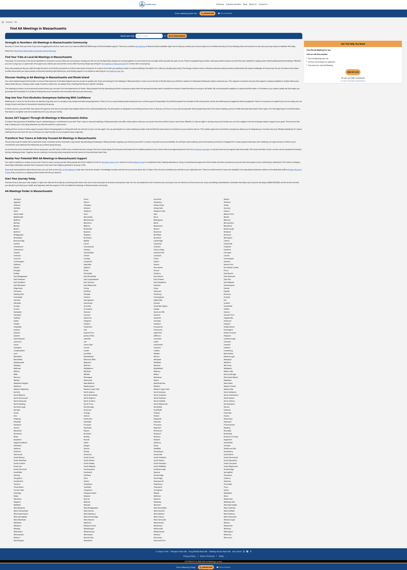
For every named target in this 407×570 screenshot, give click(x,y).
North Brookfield (90, 395)
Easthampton (229, 285)
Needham (228, 380)
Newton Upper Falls (161, 389)
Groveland (88, 309)
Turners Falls (19, 490)
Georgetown (89, 300)
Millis (16, 374)
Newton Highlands (21, 389)
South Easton (159, 460)
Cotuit (156, 258)
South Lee (18, 466)
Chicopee (227, 252)
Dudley (16, 273)
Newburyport (89, 386)
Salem (86, 442)
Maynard (87, 362)
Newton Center (230, 386)
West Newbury (89, 514)
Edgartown (18, 288)
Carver (86, 244)
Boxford (17, 232)
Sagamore (228, 439)
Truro (226, 487)
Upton (226, 490)
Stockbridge (158, 475)
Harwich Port (229, 315)
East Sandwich (19, 282)
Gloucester (88, 303)
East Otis (227, 279)
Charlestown (89, 247)
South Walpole (89, 466)
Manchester (228, 353)
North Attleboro (230, 392)
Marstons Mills (90, 359)
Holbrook (227, 321)
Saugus (87, 445)
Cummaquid (229, 258)
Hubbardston (229, 327)
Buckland (157, 238)
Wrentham (88, 540)
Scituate (227, 445)
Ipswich (17, 336)
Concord (17, 258)
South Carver (89, 457)
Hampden (18, 312)
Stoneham (228, 475)
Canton (227, 241)
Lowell (86, 350)
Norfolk (17, 392)
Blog (245, 4)
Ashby (226, 205)
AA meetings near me (115, 71)
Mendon (157, 365)
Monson (17, 377)
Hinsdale (157, 321)
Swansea (227, 481)
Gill (225, 300)
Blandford (228, 226)
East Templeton (160, 282)
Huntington (228, 330)
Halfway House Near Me (220, 551)
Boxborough (229, 229)
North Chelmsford (231, 395)
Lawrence (17, 341)
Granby (17, 306)
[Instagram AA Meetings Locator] (244, 551)
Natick (156, 380)
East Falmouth (229, 276)
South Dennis (89, 460)
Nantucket (88, 380)
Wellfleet (17, 505)
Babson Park (229, 214)
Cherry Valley (159, 249)
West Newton (159, 514)
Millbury (157, 371)
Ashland (87, 208)
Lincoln (86, 347)
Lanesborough (230, 339)
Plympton (17, 425)
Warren (87, 499)
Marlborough (229, 356)
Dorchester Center (231, 267)
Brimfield (157, 235)
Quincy (16, 428)
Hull (85, 330)
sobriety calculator (202, 149)
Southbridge (229, 469)
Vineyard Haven (90, 493)
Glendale (17, 303)
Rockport (157, 434)
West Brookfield (160, 508)
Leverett (227, 344)
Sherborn (17, 451)
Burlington (228, 238)
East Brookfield (90, 276)
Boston (156, 229)
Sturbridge (158, 478)
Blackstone (158, 226)
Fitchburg (157, 294)
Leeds (156, 341)
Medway (17, 365)
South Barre (228, 454)
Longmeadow (19, 350)
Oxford (86, 416)
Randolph (87, 428)
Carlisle (17, 244)
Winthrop (227, 534)
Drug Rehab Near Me (198, 551)
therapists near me (109, 162)
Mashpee (157, 359)
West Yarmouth (160, 520)
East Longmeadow (91, 279)
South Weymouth (231, 466)
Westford (87, 523)
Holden (17, 324)
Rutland (157, 439)
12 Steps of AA (162, 551)
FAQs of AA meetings (66, 169)
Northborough (20, 407)
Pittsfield (17, 422)
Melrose (87, 365)
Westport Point (90, 526)
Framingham (159, 297)
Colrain (226, 255)
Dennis (156, 264)
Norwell (17, 410)
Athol (16, 211)
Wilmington (228, 531)
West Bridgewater (91, 508)
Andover (17, 205)
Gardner (17, 300)
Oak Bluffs (158, 410)
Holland (87, 324)
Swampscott (159, 481)
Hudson (17, 330)
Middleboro (88, 368)
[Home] (3, 22)
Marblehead (88, 356)
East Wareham (19, 285)
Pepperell (157, 419)
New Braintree (159, 383)
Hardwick (17, 315)
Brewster (227, 232)
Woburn (17, 537)
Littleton (227, 347)
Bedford (17, 220)
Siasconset (18, 454)
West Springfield (20, 517)
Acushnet (157, 199)
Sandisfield (228, 442)
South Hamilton (160, 463)
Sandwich (17, 445)
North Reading (19, 404)
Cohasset (157, 255)
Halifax (226, 309)
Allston (86, 202)
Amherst (227, 202)
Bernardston (229, 223)
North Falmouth (20, 401)
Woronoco (228, 537)
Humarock (158, 330)
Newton (157, 386)
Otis (15, 416)
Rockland (87, 434)
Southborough (160, 469)
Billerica (87, 226)
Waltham (157, 496)
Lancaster (158, 339)
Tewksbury (158, 484)
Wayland (17, 502)
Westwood (158, 526)
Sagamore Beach (20, 442)
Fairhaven (18, 291)
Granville (87, 306)
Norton (227, 407)
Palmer (156, 416)
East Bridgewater (20, 276)
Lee (85, 341)
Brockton (227, 235)
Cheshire (227, 249)
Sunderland (18, 481)
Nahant (17, 380)
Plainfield (87, 422)
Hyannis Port (89, 333)
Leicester (227, 341)
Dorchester (158, 267)
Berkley (17, 223)
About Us (253, 4)
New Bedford (89, 383)
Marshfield (18, 359)
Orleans (157, 413)
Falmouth (157, 291)
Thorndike (228, 484)
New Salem (228, 383)
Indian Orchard (230, 333)
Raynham (157, 428)
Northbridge (89, 407)
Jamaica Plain (89, 336)
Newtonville (228, 389)
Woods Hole (88, 537)
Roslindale (228, 434)
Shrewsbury (158, 451)
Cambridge (158, 241)
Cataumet (158, 244)
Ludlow (157, 350)
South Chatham (160, 457)
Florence (227, 294)
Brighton (87, 235)
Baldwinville (18, 217)
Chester (17, 252)
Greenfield (228, 306)
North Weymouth (161, 404)
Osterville (227, 413)
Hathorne (87, 318)
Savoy (156, 445)
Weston (227, 523)
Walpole (87, 496)
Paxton (226, 416)
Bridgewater (19, 235)
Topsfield (87, 487)
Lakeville (87, 339)
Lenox (16, 344)
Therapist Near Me (178, 551)
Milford (17, 371)
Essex (156, 288)
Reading (227, 428)
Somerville (158, 454)
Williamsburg (89, 531)
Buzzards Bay (19, 241)
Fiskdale (87, 294)
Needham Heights (21, 383)
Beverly (17, 226)
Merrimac (228, 365)
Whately (17, 528)
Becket (226, 217)
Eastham (157, 285)
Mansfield (18, 356)
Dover (86, 270)
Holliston (157, 324)
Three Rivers (19, 487)
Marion (157, 356)
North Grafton (89, 401)
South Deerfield (20, 460)
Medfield (157, 362)
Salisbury (157, 442)
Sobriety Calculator (233, 4)
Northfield (158, 407)
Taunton (17, 484)
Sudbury (227, 478)
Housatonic (158, 327)
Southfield (18, 472)
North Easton (229, 398)
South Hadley (89, 463)
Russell (86, 439)
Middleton (228, 368)
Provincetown (229, 425)
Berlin (156, 223)
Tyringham (158, 490)
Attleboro (87, 211)
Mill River (87, 371)
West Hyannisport (21, 514)
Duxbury (157, 273)
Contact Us (263, 4)
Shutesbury (228, 451)
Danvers (227, 261)
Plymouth (227, 422)
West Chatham (230, 508)
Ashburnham (159, 205)
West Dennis (89, 511)
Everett (226, 288)
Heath (16, 321)
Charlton (157, 247)
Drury (226, 270)
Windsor (157, 534)
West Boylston (19, 508)
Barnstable (88, 217)
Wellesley (157, 502)
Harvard (87, 315)
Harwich (157, 315)
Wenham (157, 505)
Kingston (227, 336)
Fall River (87, 291)
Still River (87, 475)
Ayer (155, 214)
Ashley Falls (158, 208)
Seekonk (17, 448)
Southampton (89, 469)
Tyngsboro (88, 490)
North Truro (88, 404)
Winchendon (19, 534)
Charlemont (18, 247)
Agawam (17, 202)
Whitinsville (158, 528)
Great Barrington (160, 306)
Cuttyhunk (88, 261)
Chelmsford (18, 249)
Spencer (157, 472)
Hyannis (17, 333)
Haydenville (228, 318)
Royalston (18, 439)
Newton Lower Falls (91, 389)
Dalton (156, 261)
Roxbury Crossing (231, 436)
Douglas (17, 270)
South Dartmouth (231, 457)
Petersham (228, 419)
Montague (88, 377)
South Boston (19, 457)
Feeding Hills (19, 294)
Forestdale (18, 297)
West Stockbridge (91, 517)
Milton (156, 374)
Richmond (158, 431)
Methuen (17, 368)
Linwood (157, 347)
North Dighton (89, 398)
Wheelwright (89, 528)
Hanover (87, 312)
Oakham (227, 410)
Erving (86, 288)
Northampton (229, 404)
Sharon (87, 448)
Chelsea (87, 249)
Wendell (87, 505)
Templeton (88, 484)
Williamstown (159, 531)
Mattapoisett (19, 362)
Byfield (86, 241)
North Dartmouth (21, 398)
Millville (87, 374)
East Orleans (159, 279)
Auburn (227, 211)
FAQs (221, 556)
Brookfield (18, 238)
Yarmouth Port (160, 540)
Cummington (19, 261)
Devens (17, 267)
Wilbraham (18, 531)
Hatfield (17, 318)
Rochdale (227, 431)
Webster (87, 502)
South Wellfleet (160, 466)
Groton (17, 309)
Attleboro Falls (159, 211)
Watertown (228, 499)
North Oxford (229, 401)
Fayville (226, 291)
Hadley (156, 309)
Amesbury (158, 202)
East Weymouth (90, 285)
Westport (17, 526)
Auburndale (18, 214)
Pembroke (88, 419)
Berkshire (87, 223)
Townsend (158, 487)
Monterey (158, 377)
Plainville (157, 422)
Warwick (157, 499)
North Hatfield (159, 401)
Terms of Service (207, 556)
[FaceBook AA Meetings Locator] (247, 551)
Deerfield (87, 264)
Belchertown (89, 220)
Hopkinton (88, 327)
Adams (226, 199)
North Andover (160, 392)
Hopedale (17, 327)
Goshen (157, 303)
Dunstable (88, 273)
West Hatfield (229, 511)
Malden (157, 353)
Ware (226, 496)
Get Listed (236, 551)
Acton (86, 199)
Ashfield (17, 208)
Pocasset (87, 425)
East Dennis (158, 276)
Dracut (156, 270)
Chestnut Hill (159, 252)
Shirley (86, 451)
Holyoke (227, 324)
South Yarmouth (20, 469)
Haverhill (157, 318)
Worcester (158, 537)
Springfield (228, 472)
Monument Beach (231, 377)
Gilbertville (158, 300)
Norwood (87, 410)
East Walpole (229, 282)
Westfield (17, 523)
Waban (156, 493)
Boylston (87, 232)
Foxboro (87, 297)
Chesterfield (88, 252)
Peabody (17, 419)
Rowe (16, 436)
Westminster (159, 523)
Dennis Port (228, 264)
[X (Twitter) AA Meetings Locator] (251, 551)
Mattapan (228, 359)
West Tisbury (159, 517)
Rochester (18, 434)
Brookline (87, 238)
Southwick (88, 472)
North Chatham (160, 395)
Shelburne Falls (230, 448)
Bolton (16, 229)
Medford (227, 362)
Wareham (18, 499)
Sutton (86, 481)
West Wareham (20, 520)
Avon (86, 214)
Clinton (86, 255)
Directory (220, 4)
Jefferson (157, 336)
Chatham (227, 247)
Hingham (87, 321)
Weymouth (228, 526)
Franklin (227, 297)
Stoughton (18, 478)
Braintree (157, 232)
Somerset (87, 454)
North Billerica (19, 395)
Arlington (87, 205)
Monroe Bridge (230, 374)
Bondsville (88, 229)
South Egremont (230, 460)
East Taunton (89, 282)
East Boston (228, 273)
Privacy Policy (189, 556)
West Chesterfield (21, 511)
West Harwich (159, 511)
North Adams (89, 392)
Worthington (19, 540)
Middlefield (158, 368)
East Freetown (19, 279)
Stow (86, 478)
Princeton (158, 425)
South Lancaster (230, 463)
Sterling (17, 475)
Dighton (87, 267)
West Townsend (230, 517)
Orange (87, 413)
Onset (16, 413)
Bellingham (158, 220)
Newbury (17, 386)
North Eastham (160, 398)
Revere (86, 431)
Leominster (158, 344)
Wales (16, 496)
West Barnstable (230, 505)
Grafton (227, 303)
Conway (87, 258)
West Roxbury (229, 514)
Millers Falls (228, 371)
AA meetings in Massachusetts (114, 64)
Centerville (228, 244)
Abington (17, 199)
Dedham (17, 264)
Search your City (127, 36)
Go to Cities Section (177, 36)
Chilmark (17, 255)
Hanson (227, 312)
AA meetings (140, 46)
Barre (156, 217)
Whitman (227, 528)
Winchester (88, 534)
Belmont (227, 220)
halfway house (138, 162)
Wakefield (228, 493)
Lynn (15, 353)
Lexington (18, 347)
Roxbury (157, 436)
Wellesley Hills (229, 502)
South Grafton (19, 463)
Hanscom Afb (159, 312)
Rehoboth (18, 431)
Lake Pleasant (19, 339)
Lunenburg (228, 350)
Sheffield (157, 448)
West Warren (89, 520)
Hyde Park (158, 333)
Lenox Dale (88, 344)
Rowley (86, 436)
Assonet (227, 208)
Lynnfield (87, 353)
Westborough (229, 520)
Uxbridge (17, 493)
